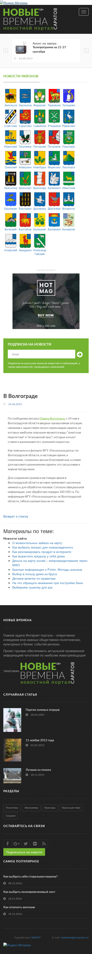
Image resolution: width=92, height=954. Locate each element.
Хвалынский (25, 105)
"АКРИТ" (36, 937)
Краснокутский (25, 188)
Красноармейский (39, 188)
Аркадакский (25, 250)
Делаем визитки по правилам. (34, 578)
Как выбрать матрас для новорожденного (42, 547)
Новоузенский (25, 167)
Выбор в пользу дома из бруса (34, 574)
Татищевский (68, 105)
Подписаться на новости (24, 852)
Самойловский (39, 126)
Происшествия (71, 807)
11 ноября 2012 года (40, 740)
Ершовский (10, 208)
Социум (10, 815)
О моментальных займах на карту (37, 542)
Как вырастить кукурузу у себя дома (38, 556)
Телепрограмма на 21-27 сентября (49, 49)
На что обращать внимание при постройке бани (47, 582)
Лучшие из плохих (38, 770)
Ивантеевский (68, 188)
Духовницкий (39, 208)
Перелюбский (68, 146)
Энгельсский (10, 105)
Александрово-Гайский (39, 252)
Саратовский (25, 126)
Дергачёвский (54, 208)
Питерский (39, 146)
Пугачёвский (25, 146)
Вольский (11, 229)
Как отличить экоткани (19, 907)
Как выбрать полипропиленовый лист (29, 892)
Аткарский (10, 250)
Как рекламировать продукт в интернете (41, 551)
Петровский (54, 146)
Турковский (54, 105)
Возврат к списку (15, 516)
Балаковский (54, 229)
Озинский (11, 167)
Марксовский (54, 167)
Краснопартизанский (10, 188)
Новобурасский (39, 167)
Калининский (54, 188)
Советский (10, 126)
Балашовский (39, 229)
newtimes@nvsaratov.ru (75, 937)
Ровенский (10, 146)
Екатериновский (25, 208)
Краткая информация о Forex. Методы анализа (47, 569)
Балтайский (25, 229)
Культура (49, 807)
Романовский (68, 126)
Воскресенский (68, 208)
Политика (12, 807)
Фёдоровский (39, 105)
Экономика (31, 807)
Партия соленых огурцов (43, 710)
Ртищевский (54, 126)
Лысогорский (68, 167)
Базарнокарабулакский (68, 229)
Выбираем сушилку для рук (32, 587)
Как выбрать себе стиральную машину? (30, 876)
